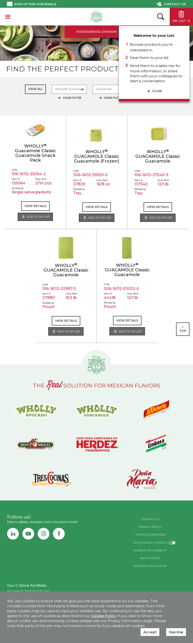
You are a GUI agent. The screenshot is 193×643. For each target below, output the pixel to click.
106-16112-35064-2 (29, 174)
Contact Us (175, 4)
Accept (150, 632)
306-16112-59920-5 (90, 175)
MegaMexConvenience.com (28, 591)
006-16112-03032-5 (121, 288)
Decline (176, 632)
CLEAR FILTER (71, 97)
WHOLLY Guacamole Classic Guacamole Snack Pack (35, 153)
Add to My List (38, 216)
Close (156, 91)
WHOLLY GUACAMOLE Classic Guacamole (157, 156)
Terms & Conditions (150, 534)
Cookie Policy (103, 616)
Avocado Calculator (150, 566)
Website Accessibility (150, 550)
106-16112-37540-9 (151, 175)
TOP (182, 331)
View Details (35, 206)
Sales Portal (150, 558)
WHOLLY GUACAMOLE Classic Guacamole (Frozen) (96, 156)
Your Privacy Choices (150, 542)
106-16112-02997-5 (59, 288)
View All (35, 89)
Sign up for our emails (35, 4)
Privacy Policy (150, 527)
